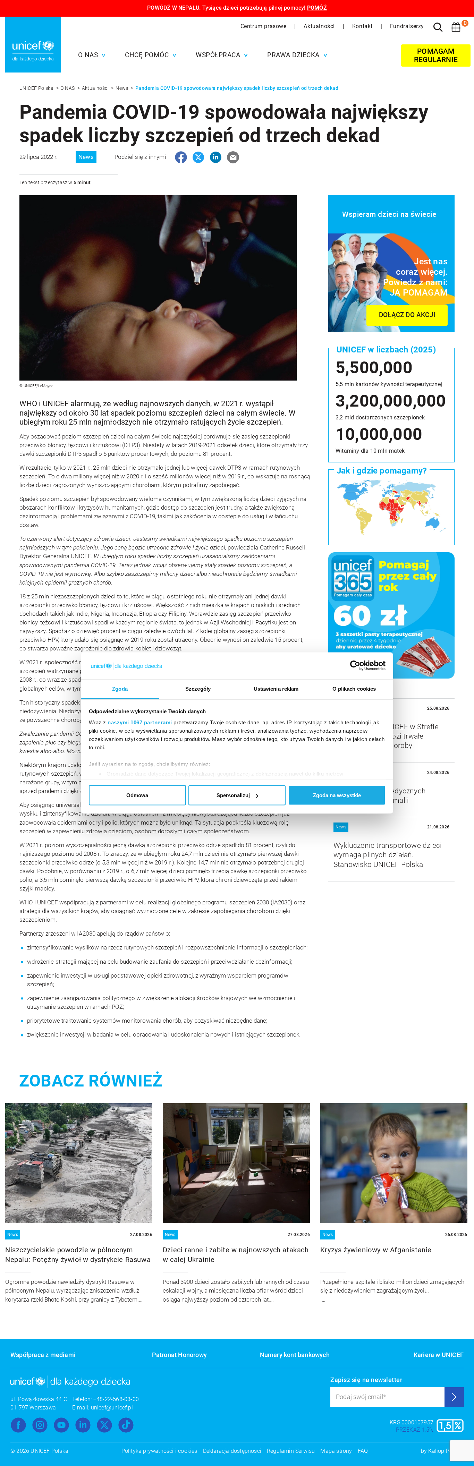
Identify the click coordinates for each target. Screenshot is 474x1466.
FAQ (363, 1451)
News (122, 88)
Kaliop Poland (446, 1451)
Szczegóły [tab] (198, 688)
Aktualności (320, 26)
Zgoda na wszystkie (337, 795)
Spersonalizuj (233, 795)
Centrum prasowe (264, 26)
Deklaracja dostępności (232, 1451)
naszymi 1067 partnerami (140, 722)
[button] (90, 55)
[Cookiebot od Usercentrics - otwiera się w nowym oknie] (355, 665)
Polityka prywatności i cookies (159, 1451)
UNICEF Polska (37, 88)
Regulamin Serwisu (291, 1451)
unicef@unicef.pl (112, 1407)
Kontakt (363, 26)
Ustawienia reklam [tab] (276, 688)
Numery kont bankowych (295, 1354)
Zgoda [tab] (120, 688)
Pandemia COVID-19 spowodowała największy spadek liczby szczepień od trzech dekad (236, 88)
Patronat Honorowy (179, 1354)
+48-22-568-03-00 (116, 1399)
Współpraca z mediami (43, 1354)
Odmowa (137, 795)
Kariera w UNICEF (439, 1354)
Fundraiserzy (407, 26)
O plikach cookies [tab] (354, 688)
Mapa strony (336, 1451)
